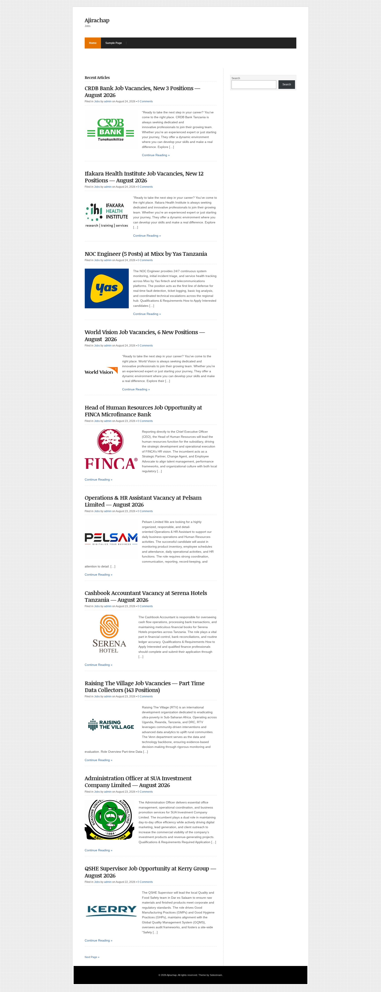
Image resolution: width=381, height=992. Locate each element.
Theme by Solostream (210, 975)
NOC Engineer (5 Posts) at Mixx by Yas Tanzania (146, 254)
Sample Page (113, 43)
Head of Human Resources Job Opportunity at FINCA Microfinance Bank (143, 410)
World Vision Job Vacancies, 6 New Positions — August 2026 (145, 335)
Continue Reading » (156, 155)
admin (108, 101)
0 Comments (145, 101)
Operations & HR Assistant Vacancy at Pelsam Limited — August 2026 (143, 501)
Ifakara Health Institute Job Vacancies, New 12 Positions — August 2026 (144, 176)
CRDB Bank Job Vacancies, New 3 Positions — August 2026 (142, 91)
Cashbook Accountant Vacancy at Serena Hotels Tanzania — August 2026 (146, 596)
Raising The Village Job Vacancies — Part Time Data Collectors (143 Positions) (144, 686)
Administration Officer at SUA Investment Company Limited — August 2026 (138, 781)
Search (236, 78)
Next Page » (92, 957)
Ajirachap (97, 20)
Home (93, 43)
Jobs (97, 101)
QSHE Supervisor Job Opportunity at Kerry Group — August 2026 (150, 871)
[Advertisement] (165, 58)
